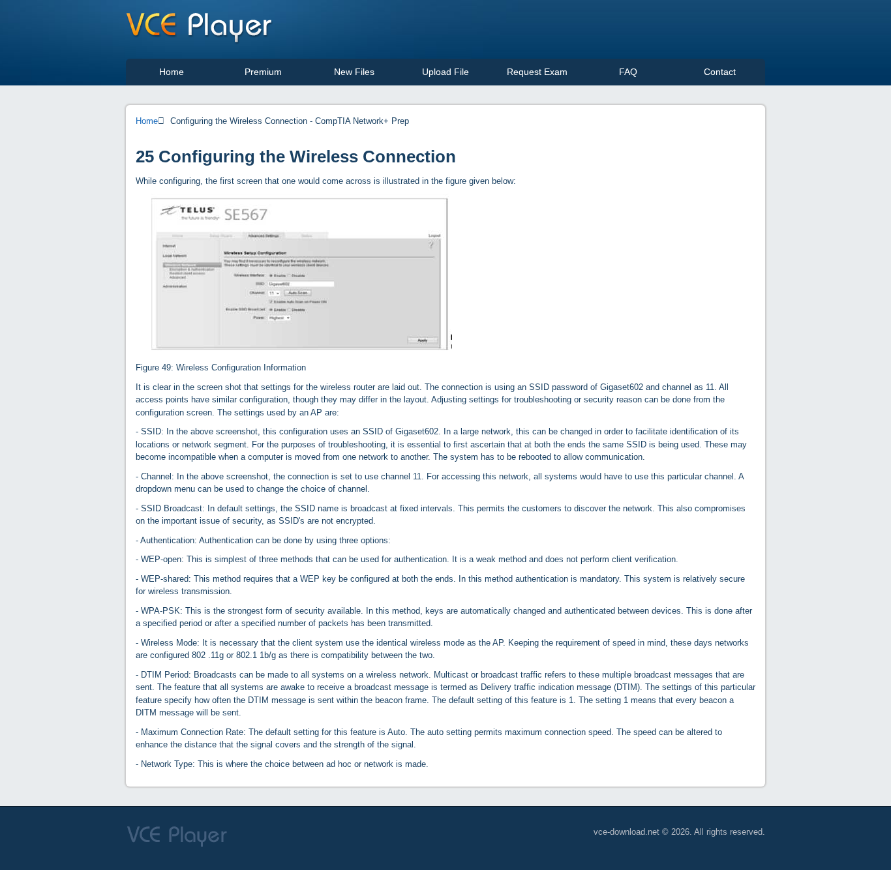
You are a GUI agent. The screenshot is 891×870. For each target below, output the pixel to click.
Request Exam (537, 72)
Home (171, 72)
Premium (263, 72)
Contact (720, 72)
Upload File (445, 72)
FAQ (628, 72)
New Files (354, 72)
